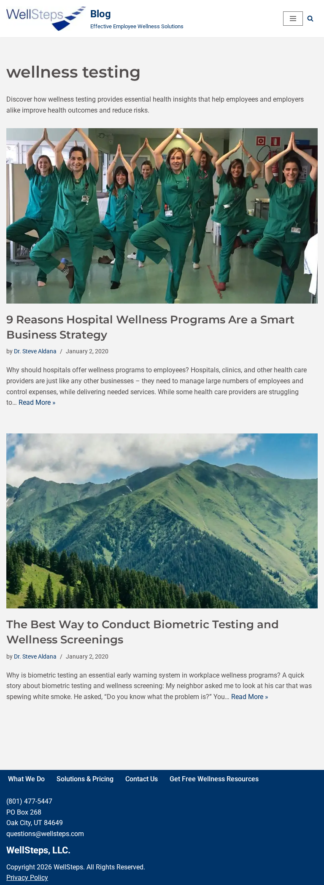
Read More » (37, 402)
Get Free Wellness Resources (214, 779)
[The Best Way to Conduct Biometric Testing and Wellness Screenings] (162, 520)
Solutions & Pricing (85, 779)
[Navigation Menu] (293, 18)
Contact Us (141, 779)
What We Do (26, 779)
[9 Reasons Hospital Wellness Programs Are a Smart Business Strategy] (162, 215)
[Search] (310, 18)
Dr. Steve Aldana (35, 351)
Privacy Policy (27, 878)
